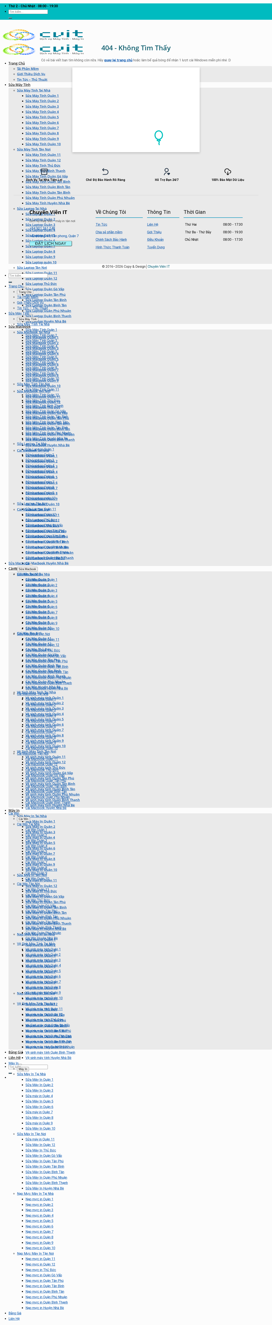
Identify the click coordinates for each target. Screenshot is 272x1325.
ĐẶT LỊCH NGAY (50, 243)
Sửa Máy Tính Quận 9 (42, 139)
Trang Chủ (16, 63)
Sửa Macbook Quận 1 (41, 580)
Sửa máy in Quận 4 (39, 1096)
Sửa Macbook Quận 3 (41, 591)
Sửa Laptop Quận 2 (40, 455)
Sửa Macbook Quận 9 (41, 623)
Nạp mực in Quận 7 (39, 1232)
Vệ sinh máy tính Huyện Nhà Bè (48, 1058)
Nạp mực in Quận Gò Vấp (44, 1275)
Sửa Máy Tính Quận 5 (42, 117)
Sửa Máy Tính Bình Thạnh (44, 406)
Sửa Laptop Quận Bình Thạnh (48, 316)
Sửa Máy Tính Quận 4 (42, 112)
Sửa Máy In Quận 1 (40, 821)
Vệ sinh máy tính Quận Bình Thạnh (50, 1052)
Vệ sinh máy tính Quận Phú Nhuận (50, 1047)
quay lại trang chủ (118, 60)
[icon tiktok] (240, 211)
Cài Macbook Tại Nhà (32, 694)
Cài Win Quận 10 (37, 879)
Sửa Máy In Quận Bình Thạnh (47, 1183)
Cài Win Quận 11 (37, 889)
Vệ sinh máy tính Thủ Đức (45, 1020)
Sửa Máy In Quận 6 (39, 1107)
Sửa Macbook (19, 326)
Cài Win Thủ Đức (38, 900)
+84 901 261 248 (42, 228)
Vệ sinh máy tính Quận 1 (43, 949)
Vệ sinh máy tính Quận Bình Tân (49, 1042)
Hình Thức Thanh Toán (112, 247)
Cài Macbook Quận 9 (41, 743)
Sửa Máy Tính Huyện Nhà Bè (48, 203)
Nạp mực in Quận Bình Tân (45, 1292)
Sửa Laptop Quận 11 (41, 509)
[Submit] (10, 18)
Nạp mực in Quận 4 (39, 1216)
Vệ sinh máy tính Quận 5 (43, 971)
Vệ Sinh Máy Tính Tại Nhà (36, 944)
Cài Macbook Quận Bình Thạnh (48, 803)
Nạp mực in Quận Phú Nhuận (46, 1297)
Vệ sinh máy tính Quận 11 (44, 1009)
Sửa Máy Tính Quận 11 (43, 154)
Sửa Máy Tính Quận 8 (42, 133)
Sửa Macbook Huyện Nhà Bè (48, 445)
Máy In (14, 810)
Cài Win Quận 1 (36, 830)
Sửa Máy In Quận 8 (39, 1118)
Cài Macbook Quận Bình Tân (46, 792)
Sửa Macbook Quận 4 (41, 596)
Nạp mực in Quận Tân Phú (45, 1281)
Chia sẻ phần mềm (109, 232)
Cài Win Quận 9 (36, 873)
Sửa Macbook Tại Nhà (33, 574)
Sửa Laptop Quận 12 (41, 278)
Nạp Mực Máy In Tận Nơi (35, 1254)
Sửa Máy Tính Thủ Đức (43, 165)
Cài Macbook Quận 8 (41, 737)
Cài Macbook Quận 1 (41, 699)
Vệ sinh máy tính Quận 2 (43, 955)
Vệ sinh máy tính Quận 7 (43, 982)
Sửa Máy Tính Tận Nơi (34, 149)
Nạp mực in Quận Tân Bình (45, 1286)
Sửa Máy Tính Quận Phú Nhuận (50, 198)
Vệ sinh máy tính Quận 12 (44, 1014)
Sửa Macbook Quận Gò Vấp (46, 656)
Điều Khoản (155, 240)
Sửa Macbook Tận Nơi (33, 634)
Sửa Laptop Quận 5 (40, 471)
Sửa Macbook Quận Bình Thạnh (49, 683)
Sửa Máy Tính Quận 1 (42, 95)
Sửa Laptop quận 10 (41, 262)
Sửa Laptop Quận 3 (40, 460)
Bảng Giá (15, 1052)
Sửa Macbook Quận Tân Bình (47, 667)
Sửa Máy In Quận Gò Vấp (44, 1156)
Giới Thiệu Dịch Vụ (31, 74)
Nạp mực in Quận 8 (39, 1237)
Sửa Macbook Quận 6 (41, 607)
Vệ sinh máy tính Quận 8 (43, 987)
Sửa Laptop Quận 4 (40, 466)
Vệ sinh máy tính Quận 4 (43, 965)
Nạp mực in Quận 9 (39, 1243)
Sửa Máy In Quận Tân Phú (45, 1161)
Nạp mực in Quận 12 (40, 1264)
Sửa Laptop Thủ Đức (41, 284)
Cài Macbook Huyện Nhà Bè (47, 563)
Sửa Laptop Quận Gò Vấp (45, 289)
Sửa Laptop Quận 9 (40, 257)
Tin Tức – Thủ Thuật (32, 79)
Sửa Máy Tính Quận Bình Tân (47, 422)
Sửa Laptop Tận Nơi (32, 267)
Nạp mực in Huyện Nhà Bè (45, 1308)
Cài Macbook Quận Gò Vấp (45, 775)
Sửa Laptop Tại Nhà (32, 444)
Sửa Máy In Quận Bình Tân (45, 1172)
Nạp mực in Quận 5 (39, 1221)
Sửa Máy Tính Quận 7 (42, 128)
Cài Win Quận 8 (36, 868)
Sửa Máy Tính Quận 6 (42, 122)
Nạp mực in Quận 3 (39, 1210)
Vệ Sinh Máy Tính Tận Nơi (36, 751)
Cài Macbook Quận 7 (41, 732)
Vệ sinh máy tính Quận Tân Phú (48, 1031)
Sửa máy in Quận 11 (40, 1139)
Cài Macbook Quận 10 (42, 748)
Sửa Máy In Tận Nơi (31, 1134)
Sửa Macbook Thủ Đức (43, 650)
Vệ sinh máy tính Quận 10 (44, 998)
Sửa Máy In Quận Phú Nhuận (46, 1178)
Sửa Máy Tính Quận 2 (42, 101)
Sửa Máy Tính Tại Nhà (33, 90)
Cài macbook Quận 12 (42, 764)
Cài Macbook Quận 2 (41, 705)
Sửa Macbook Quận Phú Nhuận (48, 678)
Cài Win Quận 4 (36, 846)
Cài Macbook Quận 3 (41, 710)
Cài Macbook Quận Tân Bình (46, 786)
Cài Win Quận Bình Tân (42, 917)
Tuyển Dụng (156, 247)
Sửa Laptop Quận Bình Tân (46, 305)
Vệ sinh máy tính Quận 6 (43, 976)
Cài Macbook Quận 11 (42, 759)
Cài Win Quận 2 (36, 835)
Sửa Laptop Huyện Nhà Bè (46, 321)
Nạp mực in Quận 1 (39, 1199)
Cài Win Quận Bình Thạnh (44, 927)
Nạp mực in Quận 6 (39, 1226)
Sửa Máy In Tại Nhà (32, 816)
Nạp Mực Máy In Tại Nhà (35, 1194)
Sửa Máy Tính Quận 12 (43, 160)
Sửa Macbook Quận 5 (41, 602)
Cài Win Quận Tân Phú (41, 911)
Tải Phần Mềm (28, 68)
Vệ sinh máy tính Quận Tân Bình (49, 1036)
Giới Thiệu (154, 232)
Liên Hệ (14, 1057)
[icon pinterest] (238, 211)
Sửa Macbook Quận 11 (42, 640)
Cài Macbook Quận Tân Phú (46, 781)
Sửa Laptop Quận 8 (40, 487)
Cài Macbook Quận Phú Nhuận (48, 797)
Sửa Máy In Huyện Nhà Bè (45, 1188)
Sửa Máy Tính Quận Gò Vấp (46, 411)
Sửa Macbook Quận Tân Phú (47, 661)
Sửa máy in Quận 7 (39, 1112)
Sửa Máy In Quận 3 (39, 1090)
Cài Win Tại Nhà (28, 824)
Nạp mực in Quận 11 (40, 1259)
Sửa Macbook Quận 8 (41, 618)
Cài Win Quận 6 (36, 857)
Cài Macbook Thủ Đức (42, 770)
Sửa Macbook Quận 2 (41, 585)
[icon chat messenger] (242, 211)
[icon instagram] (239, 211)
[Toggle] (25, 287)
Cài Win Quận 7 (36, 862)
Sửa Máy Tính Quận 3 (42, 106)
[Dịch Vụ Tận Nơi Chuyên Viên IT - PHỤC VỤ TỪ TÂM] (43, 40)
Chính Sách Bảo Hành (111, 240)
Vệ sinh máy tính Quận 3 (43, 960)
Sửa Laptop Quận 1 (40, 449)
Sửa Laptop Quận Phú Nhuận (48, 310)
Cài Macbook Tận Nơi (32, 754)
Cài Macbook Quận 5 (41, 721)
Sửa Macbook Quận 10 (42, 629)
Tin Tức (101, 224)
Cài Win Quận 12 (37, 895)
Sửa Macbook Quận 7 (41, 612)
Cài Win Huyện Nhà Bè (42, 938)
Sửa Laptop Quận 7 (40, 482)
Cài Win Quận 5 (36, 851)
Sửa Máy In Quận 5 (39, 1101)
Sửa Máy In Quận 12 (41, 886)
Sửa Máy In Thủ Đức (41, 1150)
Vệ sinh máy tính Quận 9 (43, 993)
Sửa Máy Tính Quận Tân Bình (48, 192)
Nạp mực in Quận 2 (39, 1205)
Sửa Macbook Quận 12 (42, 645)
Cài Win (13, 813)
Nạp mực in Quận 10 (40, 1248)
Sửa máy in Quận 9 (39, 1123)
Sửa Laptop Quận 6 (40, 477)
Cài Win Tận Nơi (28, 884)
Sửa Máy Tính (19, 84)
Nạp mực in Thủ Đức (41, 1270)
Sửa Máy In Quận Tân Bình (45, 1166)
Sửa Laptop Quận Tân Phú (46, 294)
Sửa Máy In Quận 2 (40, 826)
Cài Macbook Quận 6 (41, 726)
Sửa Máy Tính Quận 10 (43, 144)
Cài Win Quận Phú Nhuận (43, 933)
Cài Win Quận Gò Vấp (41, 906)
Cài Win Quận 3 (36, 841)
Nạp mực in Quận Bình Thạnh (47, 1302)
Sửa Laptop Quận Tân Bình (46, 300)
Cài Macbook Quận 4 (41, 716)
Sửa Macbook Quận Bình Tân (47, 672)
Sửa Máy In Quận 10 (40, 1128)
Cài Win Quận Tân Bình (42, 922)
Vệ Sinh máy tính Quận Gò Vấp (48, 1025)
